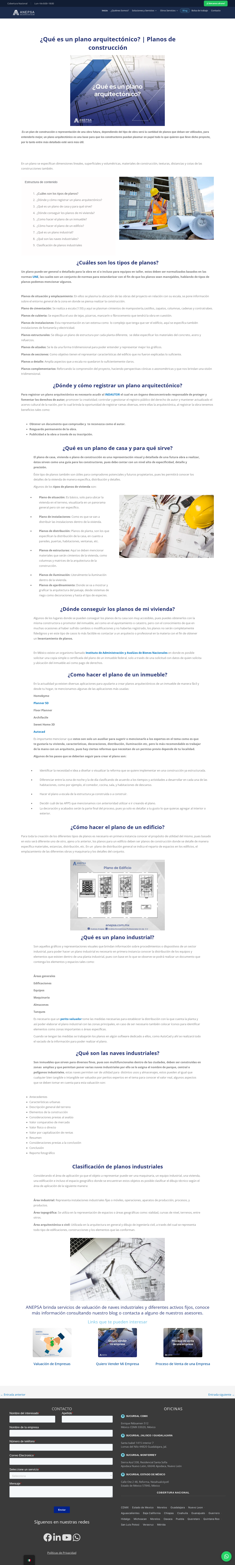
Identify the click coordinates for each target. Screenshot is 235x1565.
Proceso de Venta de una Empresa (183, 1363)
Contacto (216, 10)
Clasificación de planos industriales (59, 245)
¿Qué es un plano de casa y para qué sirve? (64, 206)
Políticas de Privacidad (61, 1553)
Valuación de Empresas (52, 1363)
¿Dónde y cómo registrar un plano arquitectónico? (69, 200)
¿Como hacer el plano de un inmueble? (62, 219)
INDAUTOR (112, 394)
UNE (35, 277)
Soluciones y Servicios (143, 10)
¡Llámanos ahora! (216, 3)
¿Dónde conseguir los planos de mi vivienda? (66, 213)
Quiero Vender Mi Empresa (117, 1363)
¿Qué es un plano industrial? (55, 232)
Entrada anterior (12, 1394)
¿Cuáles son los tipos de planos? (57, 193)
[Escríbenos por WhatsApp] (226, 1556)
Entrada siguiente (221, 1394)
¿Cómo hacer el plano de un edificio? (60, 226)
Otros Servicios (167, 10)
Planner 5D (41, 703)
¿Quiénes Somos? (120, 10)
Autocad (40, 732)
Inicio (105, 10)
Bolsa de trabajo (199, 10)
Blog (185, 10)
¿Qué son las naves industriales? (57, 239)
